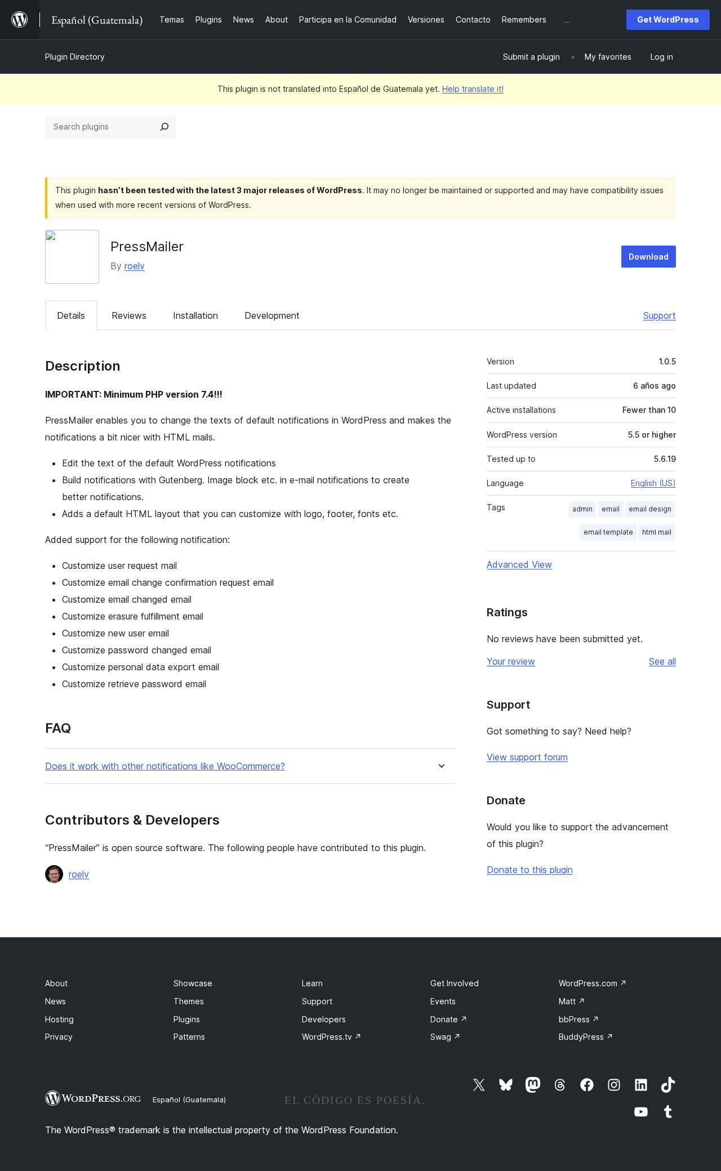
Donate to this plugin (530, 869)
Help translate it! (473, 88)
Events (443, 1001)
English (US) (653, 483)
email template (608, 532)
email (611, 509)
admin (582, 509)
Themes (188, 1001)
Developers (324, 1019)
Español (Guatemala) (189, 1099)
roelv (134, 265)
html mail (656, 532)
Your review (511, 661)
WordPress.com (593, 983)
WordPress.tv (332, 1036)
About (56, 983)
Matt (572, 1001)
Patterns (189, 1036)
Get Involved (454, 983)
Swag (445, 1036)
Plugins (186, 1019)
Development (272, 315)
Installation (195, 315)
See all (662, 661)
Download (649, 256)
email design (650, 509)
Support (659, 315)
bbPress (579, 1019)
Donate (449, 1019)
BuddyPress (586, 1036)
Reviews (129, 315)
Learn (312, 983)
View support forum (527, 757)
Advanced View (519, 564)
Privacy (59, 1036)
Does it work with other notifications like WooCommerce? (165, 766)
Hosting (59, 1019)
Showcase (192, 983)
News (55, 1001)
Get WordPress (668, 19)
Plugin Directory (75, 56)
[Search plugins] (164, 126)
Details (71, 315)
